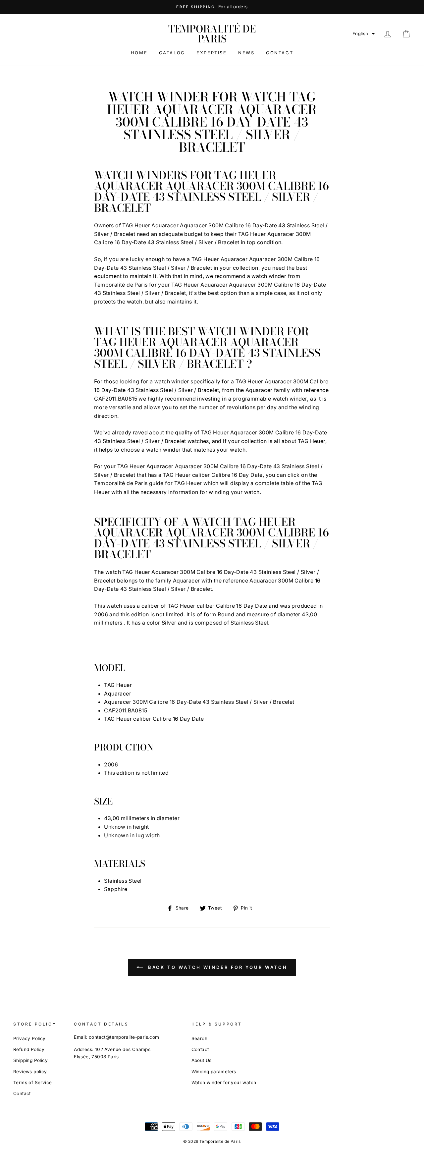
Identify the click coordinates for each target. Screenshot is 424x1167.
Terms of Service (32, 1082)
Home (139, 52)
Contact (279, 52)
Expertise (211, 52)
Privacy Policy (29, 1038)
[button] (363, 34)
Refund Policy (28, 1049)
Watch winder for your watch (223, 1082)
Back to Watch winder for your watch (217, 967)
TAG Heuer (188, 483)
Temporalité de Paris (212, 33)
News (246, 52)
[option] (212, 7)
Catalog (172, 52)
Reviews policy (30, 1071)
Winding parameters (213, 1071)
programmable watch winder (270, 398)
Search (199, 1038)
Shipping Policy (30, 1060)
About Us (201, 1060)
